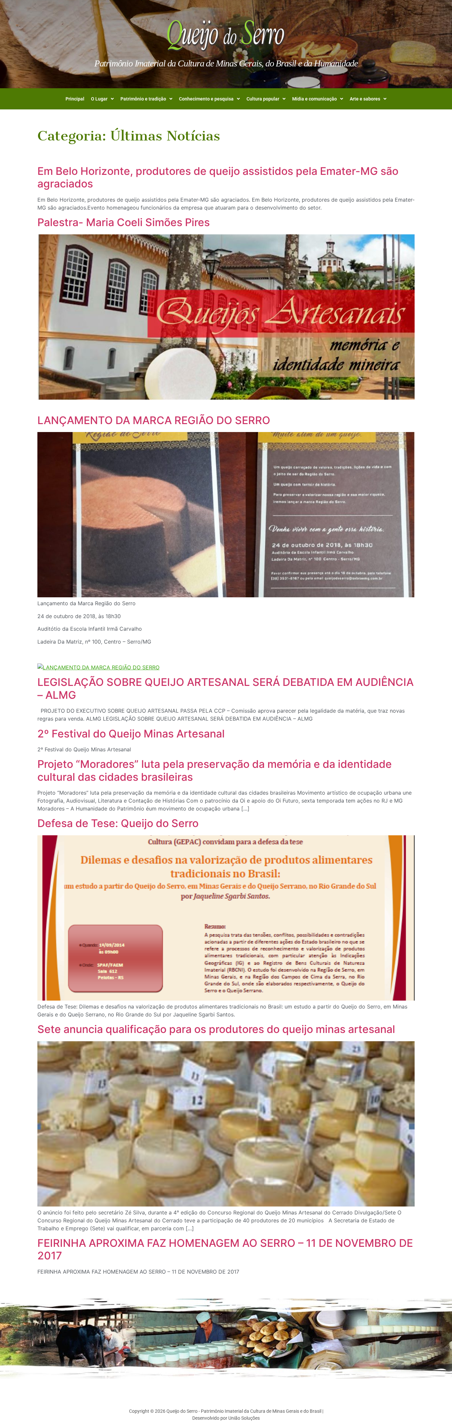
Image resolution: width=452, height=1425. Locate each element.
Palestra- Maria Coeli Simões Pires (123, 222)
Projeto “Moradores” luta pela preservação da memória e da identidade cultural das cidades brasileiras (214, 770)
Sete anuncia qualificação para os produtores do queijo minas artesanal (216, 1029)
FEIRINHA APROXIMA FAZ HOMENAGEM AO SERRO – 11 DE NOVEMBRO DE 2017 (225, 1249)
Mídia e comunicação (314, 98)
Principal (75, 98)
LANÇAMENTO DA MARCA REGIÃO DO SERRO (153, 420)
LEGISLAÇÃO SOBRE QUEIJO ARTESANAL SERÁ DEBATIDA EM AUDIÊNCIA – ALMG (225, 688)
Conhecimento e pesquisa (206, 98)
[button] (102, 99)
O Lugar (99, 98)
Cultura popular (263, 98)
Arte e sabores (365, 98)
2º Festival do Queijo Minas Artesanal (131, 733)
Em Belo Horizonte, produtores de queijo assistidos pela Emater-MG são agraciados (217, 177)
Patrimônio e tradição (143, 98)
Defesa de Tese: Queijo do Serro (118, 823)
